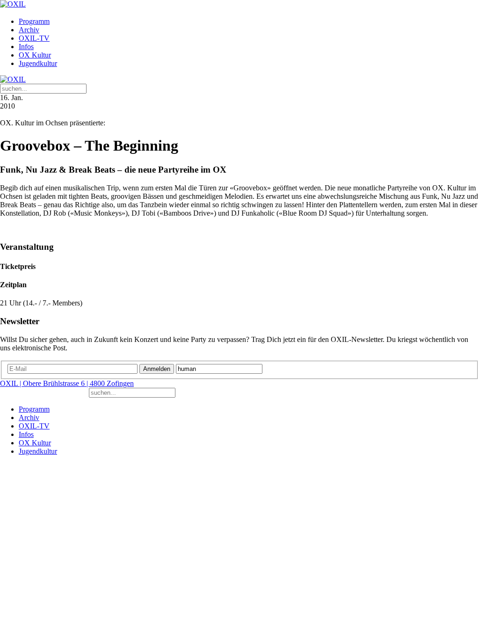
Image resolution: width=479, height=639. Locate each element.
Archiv (29, 30)
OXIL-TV (34, 38)
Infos (26, 47)
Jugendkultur (38, 63)
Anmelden (156, 368)
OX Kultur (35, 55)
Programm (34, 21)
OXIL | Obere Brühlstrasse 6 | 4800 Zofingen (67, 383)
